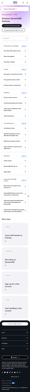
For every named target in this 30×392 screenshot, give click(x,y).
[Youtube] (14, 372)
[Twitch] (12, 372)
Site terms (9, 380)
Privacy (3, 380)
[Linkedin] (7, 372)
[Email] (19, 372)
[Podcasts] (17, 372)
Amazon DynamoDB (7, 14)
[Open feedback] (28, 196)
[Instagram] (9, 372)
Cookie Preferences (6, 385)
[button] (10, 9)
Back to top (14, 376)
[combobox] (15, 38)
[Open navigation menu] (2, 3)
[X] (2, 372)
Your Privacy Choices (7, 383)
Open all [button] (24, 46)
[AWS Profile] (27, 2)
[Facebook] (5, 372)
